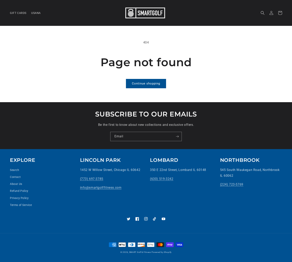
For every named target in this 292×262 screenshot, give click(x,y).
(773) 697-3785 (91, 179)
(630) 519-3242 (161, 179)
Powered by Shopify (162, 252)
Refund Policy (19, 190)
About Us (16, 183)
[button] (262, 13)
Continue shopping (146, 83)
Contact (15, 177)
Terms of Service (21, 205)
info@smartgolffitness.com (101, 187)
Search (14, 170)
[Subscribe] (177, 136)
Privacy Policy (19, 198)
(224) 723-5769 (231, 184)
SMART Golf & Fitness (140, 252)
